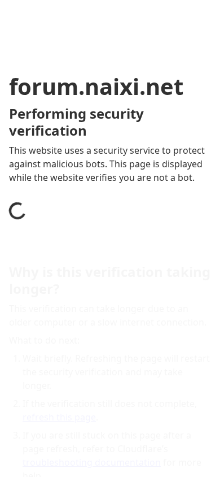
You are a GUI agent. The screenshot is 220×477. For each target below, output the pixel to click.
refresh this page (59, 417)
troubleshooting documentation (92, 462)
